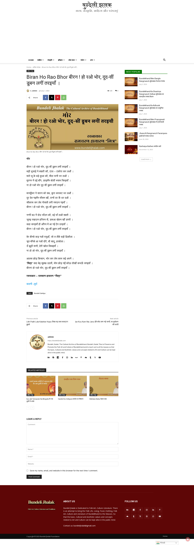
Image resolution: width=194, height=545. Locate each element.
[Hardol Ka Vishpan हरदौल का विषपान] (72, 386)
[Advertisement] (97, 36)
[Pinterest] (57, 97)
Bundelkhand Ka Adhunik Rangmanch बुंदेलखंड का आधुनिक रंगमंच (151, 108)
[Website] (146, 516)
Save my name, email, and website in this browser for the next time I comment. (64, 470)
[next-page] (32, 407)
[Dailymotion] (58, 357)
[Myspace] (76, 357)
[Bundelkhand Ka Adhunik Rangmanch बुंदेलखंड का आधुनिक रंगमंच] (131, 108)
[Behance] (49, 357)
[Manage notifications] (188, 539)
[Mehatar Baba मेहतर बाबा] (103, 386)
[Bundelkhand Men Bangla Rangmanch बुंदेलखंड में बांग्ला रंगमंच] (131, 81)
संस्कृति (50, 60)
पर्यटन (82, 60)
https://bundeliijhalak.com (57, 341)
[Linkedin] (72, 357)
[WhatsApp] (63, 97)
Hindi (162, 543)
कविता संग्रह (36, 67)
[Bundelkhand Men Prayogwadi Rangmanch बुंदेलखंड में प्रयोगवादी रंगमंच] (131, 122)
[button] (164, 60)
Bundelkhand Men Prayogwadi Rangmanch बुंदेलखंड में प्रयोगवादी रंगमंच (152, 122)
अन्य (91, 60)
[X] (51, 97)
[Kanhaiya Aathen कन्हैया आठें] (131, 149)
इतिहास (60, 60)
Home (31, 60)
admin (34, 91)
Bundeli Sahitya (39, 293)
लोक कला (71, 60)
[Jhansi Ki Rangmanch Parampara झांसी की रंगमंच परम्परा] (131, 136)
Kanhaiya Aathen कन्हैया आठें (150, 146)
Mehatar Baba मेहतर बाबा (98, 399)
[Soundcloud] (86, 357)
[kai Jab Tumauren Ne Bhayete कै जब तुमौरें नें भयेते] (41, 386)
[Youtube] (100, 357)
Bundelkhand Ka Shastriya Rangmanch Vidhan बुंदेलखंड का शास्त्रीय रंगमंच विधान (151, 94)
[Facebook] (45, 97)
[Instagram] (67, 357)
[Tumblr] (90, 357)
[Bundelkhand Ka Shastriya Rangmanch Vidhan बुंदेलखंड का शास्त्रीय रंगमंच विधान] (131, 94)
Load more (145, 159)
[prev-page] (28, 407)
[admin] (28, 90)
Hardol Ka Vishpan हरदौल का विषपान (70, 399)
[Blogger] (53, 357)
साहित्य (39, 60)
